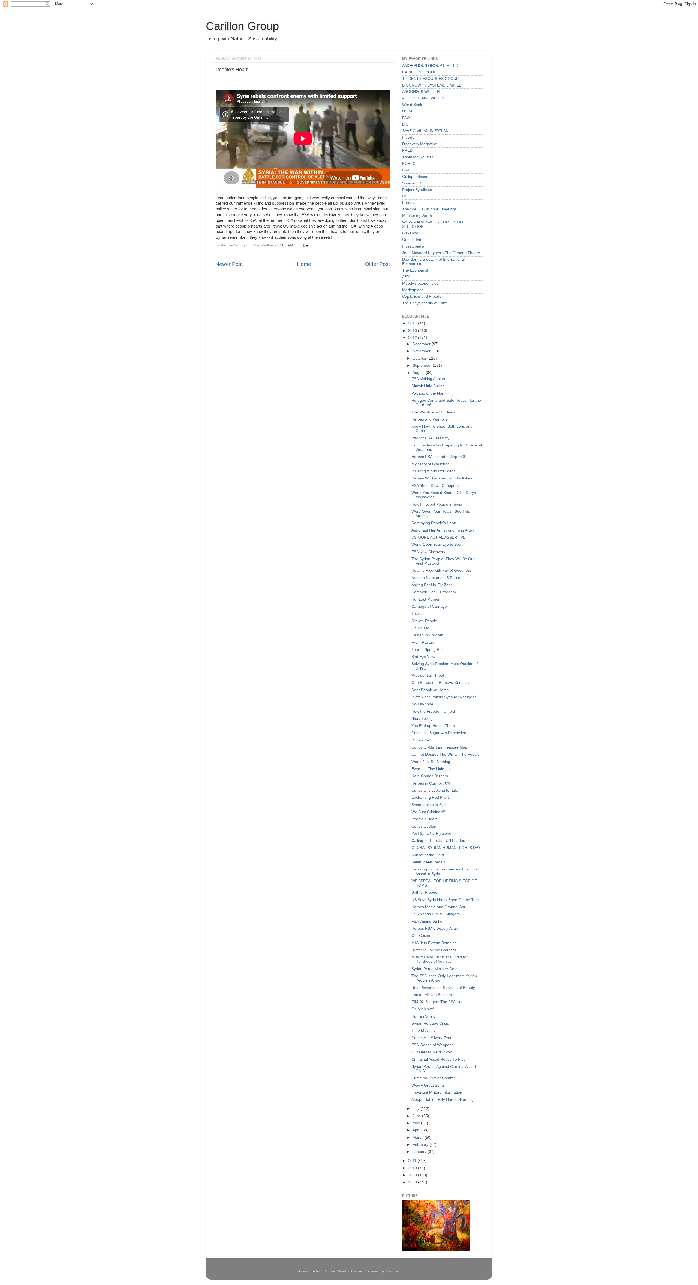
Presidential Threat (427, 675)
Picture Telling (423, 740)
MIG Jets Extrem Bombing (434, 943)
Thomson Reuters (417, 157)
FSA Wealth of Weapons (432, 1045)
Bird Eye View (423, 657)
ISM (405, 170)
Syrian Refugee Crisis (430, 1023)
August (419, 373)
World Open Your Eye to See (436, 544)
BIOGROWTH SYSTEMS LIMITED (432, 85)
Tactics (417, 614)
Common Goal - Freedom (433, 592)
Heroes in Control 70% (430, 783)
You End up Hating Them (433, 726)
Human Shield (423, 1016)
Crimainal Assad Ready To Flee (438, 1059)
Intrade (408, 137)
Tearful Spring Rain (428, 650)
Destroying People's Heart (433, 523)
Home (304, 264)
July (416, 1109)
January (420, 1152)
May (417, 1123)
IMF (405, 196)
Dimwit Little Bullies (427, 386)
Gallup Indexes (415, 177)
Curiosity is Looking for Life (434, 790)
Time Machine (423, 1030)
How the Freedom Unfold (433, 711)
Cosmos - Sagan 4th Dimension (438, 733)
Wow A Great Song (427, 1085)
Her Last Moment (426, 599)
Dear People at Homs (430, 690)
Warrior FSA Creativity (430, 438)
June (417, 1116)
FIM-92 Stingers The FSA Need (438, 1002)
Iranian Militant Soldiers (431, 995)
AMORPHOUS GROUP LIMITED (430, 66)
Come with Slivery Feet (431, 1038)
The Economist (415, 270)
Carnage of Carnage (429, 606)
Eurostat (409, 203)
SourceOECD (413, 183)
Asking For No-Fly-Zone (432, 585)
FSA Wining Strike (426, 921)
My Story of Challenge (430, 464)
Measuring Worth (417, 216)
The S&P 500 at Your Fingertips (429, 209)
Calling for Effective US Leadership (441, 841)
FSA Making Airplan (428, 379)
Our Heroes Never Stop (431, 1052)
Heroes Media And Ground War (438, 907)
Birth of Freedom (426, 892)
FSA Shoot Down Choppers (435, 486)
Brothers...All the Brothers (433, 950)
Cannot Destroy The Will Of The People (445, 754)
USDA (407, 111)
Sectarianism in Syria (429, 805)
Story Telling (422, 719)
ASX (406, 277)
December (422, 344)
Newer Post (229, 264)
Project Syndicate (417, 190)
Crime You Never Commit (433, 1078)
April (417, 1130)
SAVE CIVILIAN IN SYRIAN (425, 131)
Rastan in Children (427, 635)
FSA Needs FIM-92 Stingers (435, 914)
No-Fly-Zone (422, 704)
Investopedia (413, 246)
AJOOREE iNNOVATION (423, 98)
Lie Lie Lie (420, 628)
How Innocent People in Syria (436, 504)
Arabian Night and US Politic (435, 578)
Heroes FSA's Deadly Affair (434, 928)
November (422, 351)
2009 (413, 1175)
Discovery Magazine (419, 144)
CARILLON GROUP (419, 72)
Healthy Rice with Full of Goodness (441, 570)
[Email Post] (305, 245)
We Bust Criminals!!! (428, 812)
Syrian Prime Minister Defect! (436, 969)
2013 (413, 331)
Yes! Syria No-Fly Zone (431, 833)
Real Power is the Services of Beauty (443, 988)
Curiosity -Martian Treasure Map (439, 747)
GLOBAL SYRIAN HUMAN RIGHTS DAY (445, 848)
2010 (413, 1168)
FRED (407, 150)
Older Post (377, 264)
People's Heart (424, 819)
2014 (413, 323)
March (419, 1137)
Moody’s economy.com (422, 283)
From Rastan (422, 642)
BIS (405, 124)
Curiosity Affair (423, 826)
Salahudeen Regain (428, 862)
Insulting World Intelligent (433, 471)
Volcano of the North (429, 393)
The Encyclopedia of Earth (425, 303)
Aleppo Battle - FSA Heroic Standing (442, 1100)
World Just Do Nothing (430, 762)
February (421, 1145)
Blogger (392, 1271)
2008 (413, 1182)
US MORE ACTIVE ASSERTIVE (438, 537)
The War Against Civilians (433, 412)
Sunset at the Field (427, 855)
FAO (406, 118)
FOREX (408, 164)
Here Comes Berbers (429, 776)
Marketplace (412, 290)
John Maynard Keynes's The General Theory (441, 253)
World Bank (412, 105)
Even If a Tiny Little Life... (433, 769)
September (423, 365)
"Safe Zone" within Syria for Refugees (443, 697)
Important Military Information (436, 1092)
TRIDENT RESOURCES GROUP (430, 79)
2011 (412, 1161)
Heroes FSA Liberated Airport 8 (438, 457)
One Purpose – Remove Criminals (440, 683)
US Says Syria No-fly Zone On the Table (446, 900)
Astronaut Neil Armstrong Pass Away (442, 530)
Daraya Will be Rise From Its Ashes (441, 478)
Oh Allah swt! (422, 1009)
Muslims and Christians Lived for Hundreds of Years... (439, 959)
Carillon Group (242, 26)
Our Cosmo (421, 936)
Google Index (413, 240)
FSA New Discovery (428, 552)
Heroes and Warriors (429, 419)
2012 (413, 338)
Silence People (424, 621)
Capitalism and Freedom (423, 296)
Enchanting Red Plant (430, 797)
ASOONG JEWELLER (421, 92)
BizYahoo (410, 233)
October (420, 358)
